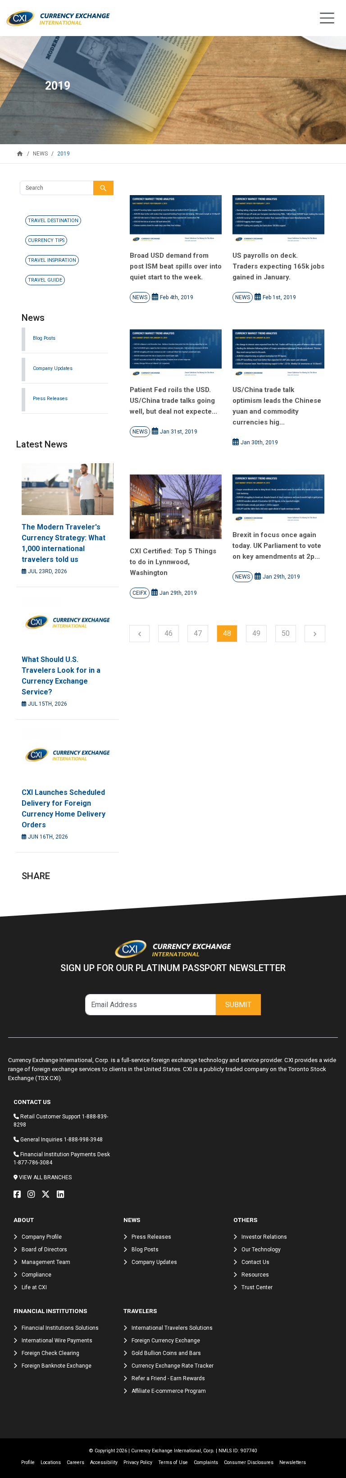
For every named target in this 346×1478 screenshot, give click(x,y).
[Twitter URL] (48, 1195)
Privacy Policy (137, 1462)
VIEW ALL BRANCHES (45, 1177)
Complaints (206, 1462)
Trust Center (257, 1287)
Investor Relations (264, 1237)
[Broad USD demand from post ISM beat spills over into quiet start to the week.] (176, 219)
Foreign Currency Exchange (166, 1340)
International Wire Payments (57, 1340)
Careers (75, 1462)
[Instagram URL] (33, 1195)
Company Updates (53, 368)
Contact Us (255, 1262)
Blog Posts (44, 338)
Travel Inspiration (52, 260)
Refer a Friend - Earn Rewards (168, 1378)
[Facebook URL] (19, 1195)
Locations (51, 1462)
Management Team (46, 1262)
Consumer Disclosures (248, 1462)
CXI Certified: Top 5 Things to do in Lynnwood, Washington (173, 562)
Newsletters (292, 1462)
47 (198, 633)
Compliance (36, 1275)
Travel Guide (45, 280)
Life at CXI (34, 1287)
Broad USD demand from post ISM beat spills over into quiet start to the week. (176, 266)
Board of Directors (44, 1249)
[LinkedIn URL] (62, 1195)
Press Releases (50, 398)
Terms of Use (173, 1462)
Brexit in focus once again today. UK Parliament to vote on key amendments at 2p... (276, 546)
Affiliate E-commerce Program (169, 1391)
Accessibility (104, 1462)
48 (227, 633)
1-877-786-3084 (33, 1162)
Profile (28, 1462)
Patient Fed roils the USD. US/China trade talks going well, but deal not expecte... (173, 400)
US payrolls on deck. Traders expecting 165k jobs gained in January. (278, 266)
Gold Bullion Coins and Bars (166, 1353)
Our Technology (261, 1249)
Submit (238, 1004)
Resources (255, 1275)
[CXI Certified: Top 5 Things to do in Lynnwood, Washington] (176, 506)
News (139, 297)
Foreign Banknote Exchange (56, 1366)
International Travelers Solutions (172, 1328)
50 (286, 633)
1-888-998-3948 (83, 1139)
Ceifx (139, 593)
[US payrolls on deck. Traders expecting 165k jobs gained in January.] (278, 219)
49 (256, 633)
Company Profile (42, 1237)
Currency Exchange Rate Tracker (173, 1366)
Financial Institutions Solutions (60, 1328)
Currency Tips (46, 240)
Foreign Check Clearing (50, 1353)
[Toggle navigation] (327, 18)
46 (168, 633)
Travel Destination (53, 221)
